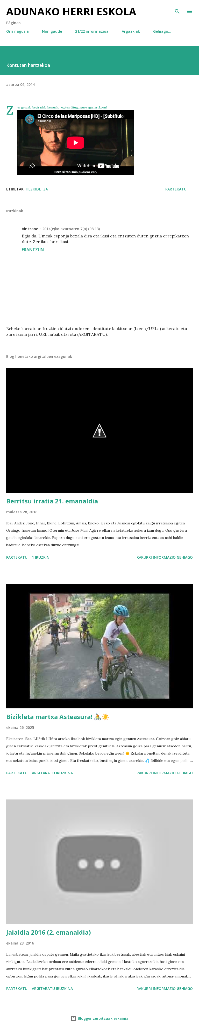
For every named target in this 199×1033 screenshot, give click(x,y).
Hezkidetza (37, 189)
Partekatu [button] (176, 189)
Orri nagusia (17, 31)
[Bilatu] (177, 9)
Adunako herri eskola (71, 11)
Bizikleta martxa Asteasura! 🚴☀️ (57, 716)
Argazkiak (131, 31)
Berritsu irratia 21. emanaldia (52, 501)
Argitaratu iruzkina (52, 772)
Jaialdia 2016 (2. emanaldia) (48, 932)
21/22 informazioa (92, 31)
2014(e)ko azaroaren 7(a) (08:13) (71, 228)
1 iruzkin (40, 557)
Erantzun (33, 249)
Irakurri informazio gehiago (164, 557)
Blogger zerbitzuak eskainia (103, 1018)
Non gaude (52, 31)
